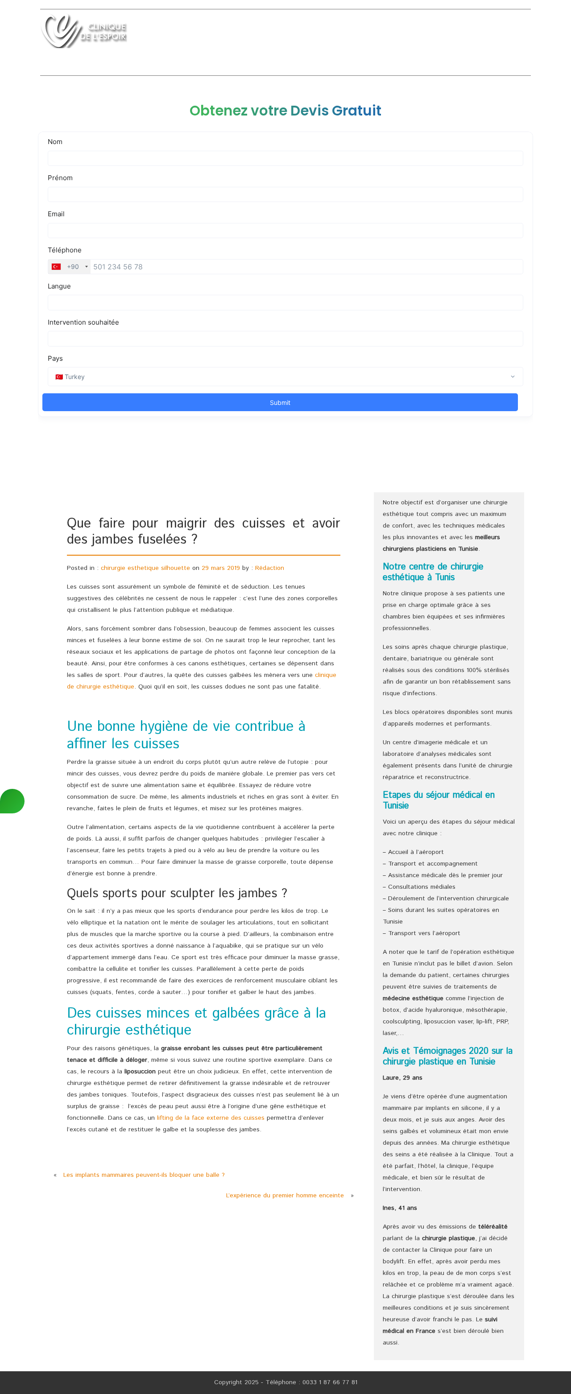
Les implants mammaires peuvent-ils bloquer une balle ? (144, 1175)
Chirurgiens (418, 33)
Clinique (201, 33)
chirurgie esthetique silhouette (145, 568)
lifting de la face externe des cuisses (211, 1118)
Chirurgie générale (350, 33)
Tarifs (462, 33)
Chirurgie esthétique (265, 33)
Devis (493, 33)
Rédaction (269, 568)
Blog (522, 33)
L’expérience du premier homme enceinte (285, 1195)
